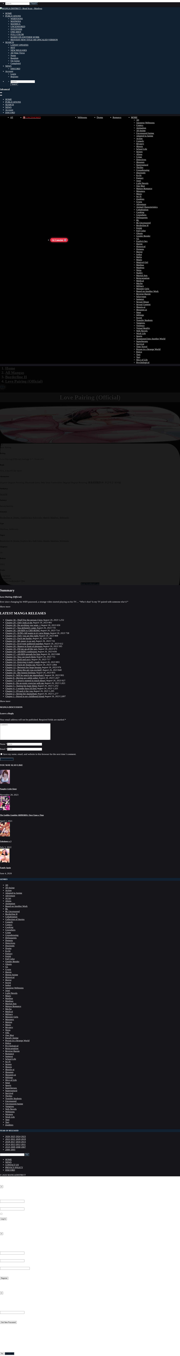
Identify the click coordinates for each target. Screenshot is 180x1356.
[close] (1, 95)
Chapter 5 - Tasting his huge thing (21, 686)
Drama (100, 117)
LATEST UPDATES (19, 45)
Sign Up (4, 1239)
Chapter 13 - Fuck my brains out (20, 665)
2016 (18, 1141)
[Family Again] (4, 862)
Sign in (4, 1192)
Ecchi (139, 175)
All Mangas (14, 372)
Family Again (5, 868)
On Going (15, 61)
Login (13, 74)
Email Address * (7, 1258)
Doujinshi (140, 173)
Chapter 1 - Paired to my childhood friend (25, 696)
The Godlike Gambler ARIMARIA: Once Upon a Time (22, 815)
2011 (23, 1144)
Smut (138, 312)
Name (13, 55)
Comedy (140, 141)
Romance (117, 117)
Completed (16, 63)
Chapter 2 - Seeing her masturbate (21, 693)
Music (139, 194)
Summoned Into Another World (150, 338)
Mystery (140, 144)
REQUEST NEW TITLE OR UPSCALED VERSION (34, 39)
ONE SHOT (16, 32)
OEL (7, 1032)
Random (14, 58)
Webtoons (82, 117)
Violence (140, 325)
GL (137, 238)
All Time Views (18, 53)
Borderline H (142, 225)
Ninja (138, 270)
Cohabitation (142, 209)
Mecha (139, 283)
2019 (23, 1139)
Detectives (141, 159)
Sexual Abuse (142, 302)
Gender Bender (143, 236)
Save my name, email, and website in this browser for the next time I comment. (39, 754)
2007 (23, 1147)
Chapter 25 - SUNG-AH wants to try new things (27, 633)
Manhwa (140, 267)
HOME (8, 13)
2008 (18, 1147)
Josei (138, 180)
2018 (7, 1141)
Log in (3, 1283)
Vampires (140, 323)
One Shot (140, 186)
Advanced (5, 89)
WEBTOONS (17, 18)
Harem (139, 244)
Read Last (94, 583)
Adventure (141, 204)
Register (14, 76)
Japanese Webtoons (145, 122)
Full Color (141, 230)
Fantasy (139, 178)
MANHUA (15, 24)
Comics (139, 125)
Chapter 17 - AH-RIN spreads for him (23, 654)
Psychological (142, 362)
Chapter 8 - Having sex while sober (22, 678)
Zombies (140, 199)
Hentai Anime (11, 974)
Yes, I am (9, 1354)
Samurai (140, 299)
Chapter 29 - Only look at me (19, 622)
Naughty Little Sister (8, 789)
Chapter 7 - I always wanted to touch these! (25, 680)
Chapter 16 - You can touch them (20, 657)
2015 (23, 1141)
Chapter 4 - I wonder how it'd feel (21, 688)
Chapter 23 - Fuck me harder (18, 638)
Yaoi (138, 354)
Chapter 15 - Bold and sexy (18, 659)
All (11, 117)
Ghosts (139, 233)
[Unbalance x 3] (5, 835)
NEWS (8, 66)
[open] (1, 92)
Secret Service (6, 506)
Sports (139, 336)
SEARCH (9, 42)
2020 (18, 1139)
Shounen (140, 162)
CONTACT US (12, 1165)
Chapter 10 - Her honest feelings (20, 672)
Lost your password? (9, 1224)
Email (2, 749)
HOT (13, 47)
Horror (139, 252)
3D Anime (141, 130)
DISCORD (15, 68)
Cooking (140, 212)
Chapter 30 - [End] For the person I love (24, 620)
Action (139, 138)
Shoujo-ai (140, 307)
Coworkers (141, 215)
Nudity (139, 273)
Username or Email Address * (14, 1198)
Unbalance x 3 (5, 841)
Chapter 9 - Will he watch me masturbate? (25, 675)
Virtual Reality (143, 328)
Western (9, 1114)
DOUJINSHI (16, 29)
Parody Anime (11, 1038)
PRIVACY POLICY (14, 1167)
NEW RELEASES (19, 50)
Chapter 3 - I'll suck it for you (19, 691)
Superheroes (142, 341)
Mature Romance (144, 188)
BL (137, 220)
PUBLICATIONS (13, 16)
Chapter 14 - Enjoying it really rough (22, 662)
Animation (141, 128)
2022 (2, 564)
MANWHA (16, 21)
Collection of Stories (15, 919)
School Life (141, 149)
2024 (18, 1136)
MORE (134, 117)
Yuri (138, 357)
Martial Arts (141, 275)
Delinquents (142, 217)
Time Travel (141, 346)
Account (9, 71)
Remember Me (9, 1214)
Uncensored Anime (145, 133)
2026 (7, 1136)
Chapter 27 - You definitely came (21, 628)
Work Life (141, 333)
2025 (13, 1136)
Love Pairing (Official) (24, 381)
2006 (7, 1149)
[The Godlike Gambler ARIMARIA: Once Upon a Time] (5, 809)
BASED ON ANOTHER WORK (25, 37)
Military (140, 286)
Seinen (139, 151)
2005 (13, 1149)
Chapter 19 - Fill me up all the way (21, 649)
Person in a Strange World (148, 349)
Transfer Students (144, 320)
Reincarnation (142, 278)
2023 (23, 1136)
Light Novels (142, 183)
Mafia (139, 257)
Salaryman (141, 296)
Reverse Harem (143, 294)
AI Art (8, 898)
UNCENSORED (18, 26)
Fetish (139, 228)
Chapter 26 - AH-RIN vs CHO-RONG (22, 630)
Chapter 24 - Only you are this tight (22, 636)
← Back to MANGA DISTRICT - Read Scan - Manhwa (25, 1228)
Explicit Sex (142, 241)
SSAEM (3, 494)
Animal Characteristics (147, 207)
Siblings (140, 315)
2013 (13, 1144)
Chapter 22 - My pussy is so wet (20, 641)
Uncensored (10, 1101)
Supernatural (142, 165)
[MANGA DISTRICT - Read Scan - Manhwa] (21, 8)
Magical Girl (142, 262)
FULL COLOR (17, 34)
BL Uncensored (143, 223)
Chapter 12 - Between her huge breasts (23, 667)
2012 (18, 1144)
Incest (139, 317)
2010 (7, 1147)
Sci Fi (139, 196)
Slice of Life (142, 360)
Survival (140, 344)
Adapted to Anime (144, 136)
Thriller (139, 167)
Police (139, 352)
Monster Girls (142, 288)
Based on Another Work (147, 291)
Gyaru (139, 201)
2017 (13, 1141)
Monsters (140, 191)
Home (10, 368)
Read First (85, 583)
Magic (139, 259)
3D (137, 120)
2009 (13, 1147)
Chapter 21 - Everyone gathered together (24, 643)
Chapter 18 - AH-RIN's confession (21, 651)
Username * (5, 1250)
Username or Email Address (13, 1309)
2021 (13, 1139)
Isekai (139, 254)
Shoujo (139, 146)
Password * (5, 1206)
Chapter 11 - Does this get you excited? (23, 670)
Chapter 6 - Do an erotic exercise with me (24, 683)
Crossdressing (142, 170)
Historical (140, 246)
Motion (8, 1022)
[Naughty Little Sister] (5, 783)
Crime (139, 157)
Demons (140, 249)
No (2, 1354)
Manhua (140, 265)
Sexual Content (143, 304)
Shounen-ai (141, 310)
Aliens (139, 154)
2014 (7, 1144)
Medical (140, 281)
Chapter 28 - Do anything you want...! (23, 625)
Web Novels (142, 331)
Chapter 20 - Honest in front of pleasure (24, 646)
